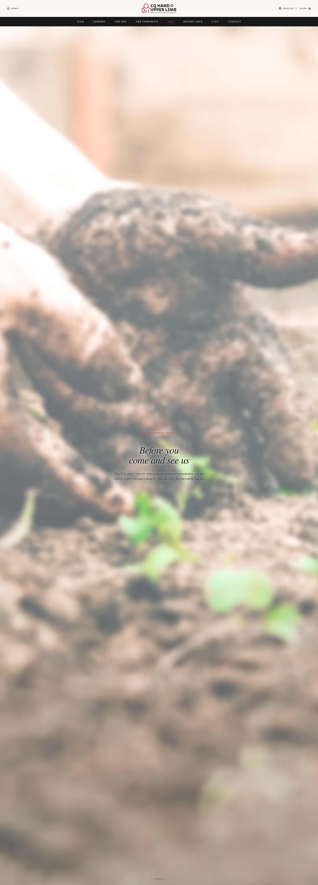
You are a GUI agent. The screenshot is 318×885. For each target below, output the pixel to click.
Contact (234, 21)
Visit (215, 21)
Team (80, 21)
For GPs (121, 21)
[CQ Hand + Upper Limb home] (159, 8)
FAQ (171, 21)
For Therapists (147, 21)
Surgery (99, 21)
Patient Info (193, 21)
